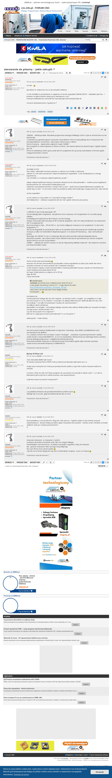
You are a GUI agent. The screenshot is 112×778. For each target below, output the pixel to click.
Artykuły (85, 31)
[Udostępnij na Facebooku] (67, 108)
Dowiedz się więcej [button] (21, 774)
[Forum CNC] (12, 9)
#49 (28, 417)
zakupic (50, 112)
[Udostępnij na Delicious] (86, 108)
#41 (28, 82)
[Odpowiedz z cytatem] (105, 77)
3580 (10, 147)
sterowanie (41, 112)
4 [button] (100, 73)
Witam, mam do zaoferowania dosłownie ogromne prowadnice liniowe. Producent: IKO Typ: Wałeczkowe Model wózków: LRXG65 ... (46, 681)
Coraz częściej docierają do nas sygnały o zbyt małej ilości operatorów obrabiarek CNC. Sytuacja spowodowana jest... (42, 631)
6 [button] (105, 73)
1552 (10, 86)
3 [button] (98, 73)
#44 (28, 208)
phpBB (86, 758)
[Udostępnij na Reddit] (83, 108)
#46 (28, 326)
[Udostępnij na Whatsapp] (102, 108)
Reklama (104, 31)
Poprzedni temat (22, 73)
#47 (28, 356)
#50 (28, 436)
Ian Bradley (64, 758)
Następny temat (35, 73)
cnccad (7, 139)
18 (16, 145)
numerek (8, 79)
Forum (68, 31)
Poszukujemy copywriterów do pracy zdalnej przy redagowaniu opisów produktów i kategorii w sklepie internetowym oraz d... (44, 691)
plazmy (33, 112)
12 (16, 85)
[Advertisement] (56, 659)
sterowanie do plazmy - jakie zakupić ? (29, 69)
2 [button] (95, 73)
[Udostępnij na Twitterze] (71, 108)
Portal (60, 31)
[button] (91, 73)
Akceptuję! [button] (100, 772)
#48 (28, 388)
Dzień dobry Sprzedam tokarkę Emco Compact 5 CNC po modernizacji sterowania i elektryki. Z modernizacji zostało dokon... (44, 700)
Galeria (94, 31)
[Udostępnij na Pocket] (106, 108)
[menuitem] (30, 35)
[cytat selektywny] (102, 77)
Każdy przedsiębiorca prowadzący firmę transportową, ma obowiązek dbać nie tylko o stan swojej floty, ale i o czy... (41, 622)
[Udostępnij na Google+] (98, 108)
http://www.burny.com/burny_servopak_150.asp (48, 287)
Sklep (76, 31)
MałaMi (7, 355)
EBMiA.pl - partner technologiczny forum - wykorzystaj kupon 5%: (52, 2)
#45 (28, 257)
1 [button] (93, 73)
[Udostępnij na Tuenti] (75, 108)
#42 (28, 131)
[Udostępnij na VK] (90, 108)
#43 (28, 165)
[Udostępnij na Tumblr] (94, 108)
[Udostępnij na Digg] (79, 108)
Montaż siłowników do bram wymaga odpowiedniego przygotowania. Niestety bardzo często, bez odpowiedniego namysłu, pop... (45, 640)
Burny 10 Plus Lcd (35, 354)
